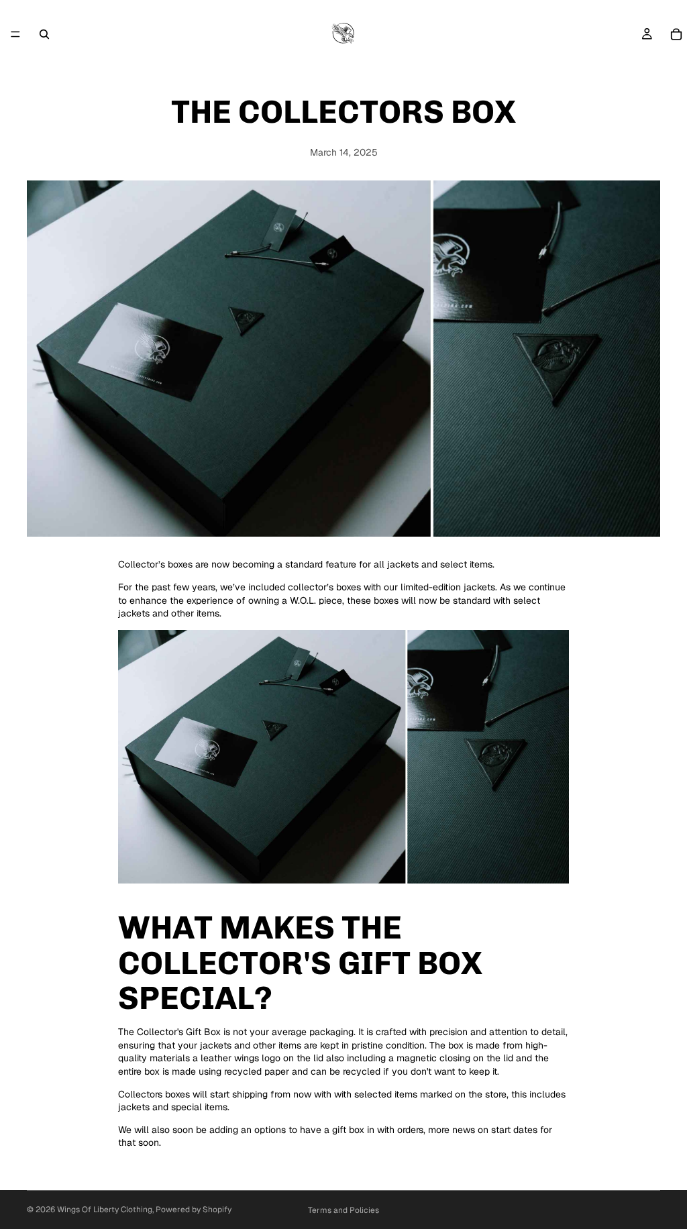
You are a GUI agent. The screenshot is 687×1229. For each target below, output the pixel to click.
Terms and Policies (343, 1210)
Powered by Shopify (193, 1209)
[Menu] (15, 34)
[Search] (44, 34)
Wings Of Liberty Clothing (104, 1209)
